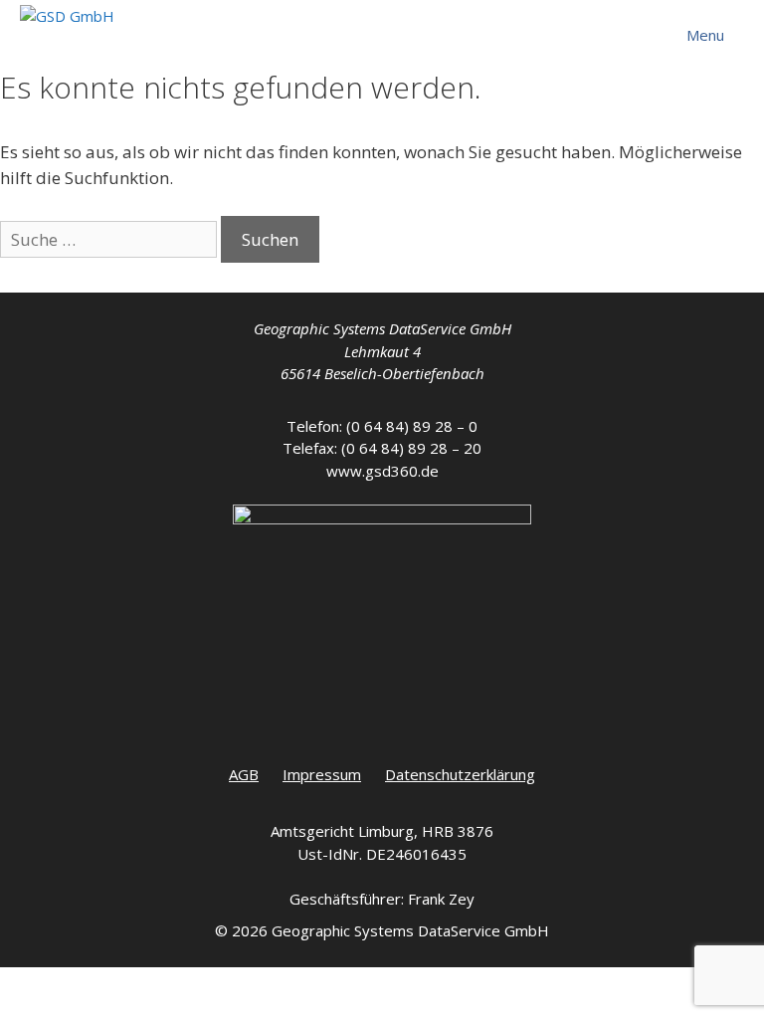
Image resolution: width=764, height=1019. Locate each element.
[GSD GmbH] (67, 25)
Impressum (322, 774)
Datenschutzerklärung (460, 774)
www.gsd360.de (382, 471)
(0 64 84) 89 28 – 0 (412, 426)
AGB (244, 774)
